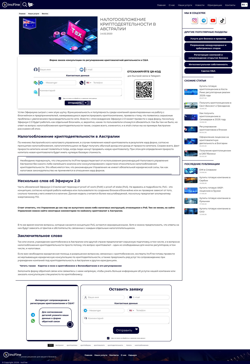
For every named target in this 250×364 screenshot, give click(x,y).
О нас (172, 5)
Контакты (230, 5)
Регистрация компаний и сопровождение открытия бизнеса (208, 56)
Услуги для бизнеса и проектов (208, 38)
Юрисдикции (215, 5)
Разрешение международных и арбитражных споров (208, 47)
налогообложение (141, 345)
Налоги (129, 345)
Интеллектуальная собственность (208, 64)
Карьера (132, 355)
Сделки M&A (208, 71)
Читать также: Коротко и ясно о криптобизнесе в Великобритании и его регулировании (71, 266)
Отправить (124, 330)
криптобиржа (85, 345)
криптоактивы (72, 345)
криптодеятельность (115, 345)
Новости (199, 5)
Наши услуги (185, 5)
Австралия (59, 345)
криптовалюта (99, 345)
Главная (161, 5)
